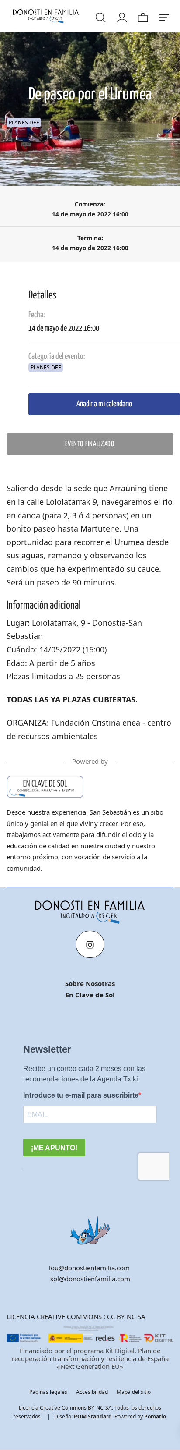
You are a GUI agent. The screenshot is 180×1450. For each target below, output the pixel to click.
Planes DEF (24, 122)
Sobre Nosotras (90, 983)
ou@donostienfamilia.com (90, 1267)
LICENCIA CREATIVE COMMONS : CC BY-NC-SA (76, 1316)
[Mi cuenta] (121, 16)
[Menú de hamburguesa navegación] (164, 16)
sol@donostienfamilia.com (90, 1278)
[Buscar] (100, 16)
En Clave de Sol (90, 994)
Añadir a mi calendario (104, 404)
